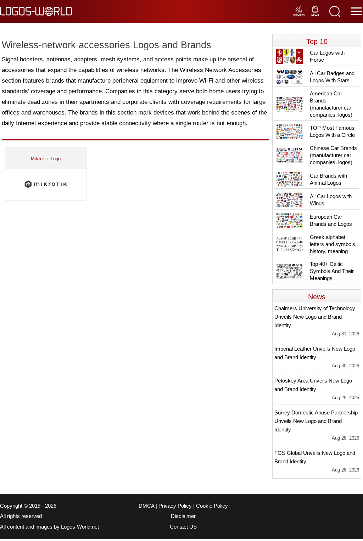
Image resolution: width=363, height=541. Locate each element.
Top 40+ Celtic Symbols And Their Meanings (332, 271)
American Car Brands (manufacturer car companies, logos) (331, 104)
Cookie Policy (212, 506)
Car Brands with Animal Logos (328, 179)
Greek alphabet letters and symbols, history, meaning (333, 244)
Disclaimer (183, 516)
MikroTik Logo (46, 158)
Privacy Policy (175, 506)
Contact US (183, 527)
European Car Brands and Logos (331, 220)
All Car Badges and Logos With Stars (332, 76)
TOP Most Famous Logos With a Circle (332, 131)
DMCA (146, 506)
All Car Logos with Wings (331, 199)
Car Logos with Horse (327, 56)
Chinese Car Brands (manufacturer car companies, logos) (333, 155)
